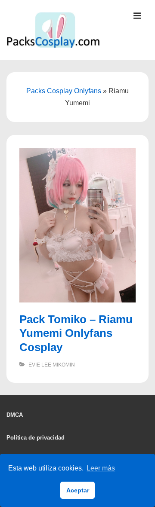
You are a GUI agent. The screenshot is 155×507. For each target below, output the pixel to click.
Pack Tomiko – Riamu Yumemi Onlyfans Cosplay (76, 333)
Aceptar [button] (77, 490)
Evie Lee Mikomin (51, 365)
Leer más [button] (101, 468)
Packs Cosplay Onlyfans (63, 91)
